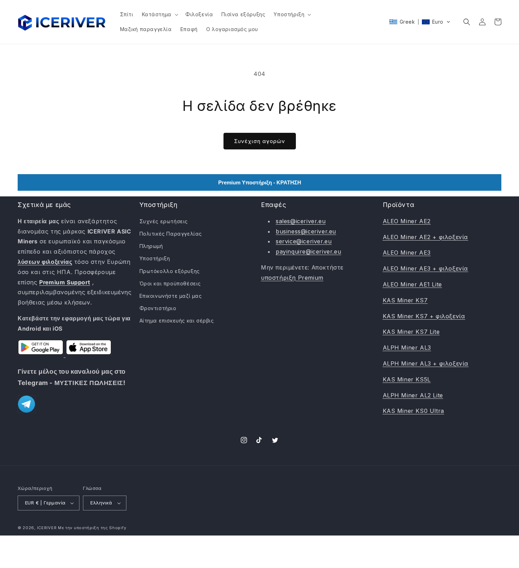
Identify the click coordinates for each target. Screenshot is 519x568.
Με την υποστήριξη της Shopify (92, 527)
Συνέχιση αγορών (259, 141)
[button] (159, 14)
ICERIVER (47, 527)
